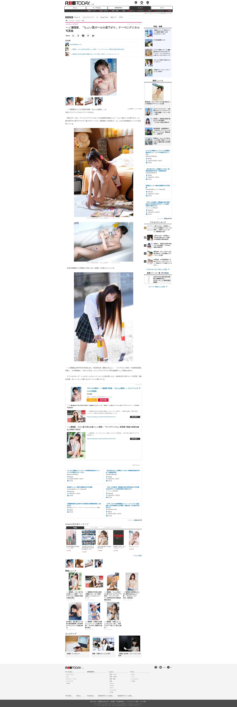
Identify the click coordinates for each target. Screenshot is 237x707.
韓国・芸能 (115, 10)
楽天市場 (103, 400)
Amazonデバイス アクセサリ (113, 527)
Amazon (92, 400)
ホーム (75, 8)
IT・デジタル (97, 8)
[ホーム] (66, 20)
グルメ (133, 674)
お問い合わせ (93, 701)
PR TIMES (68, 695)
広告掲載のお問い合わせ (103, 701)
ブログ (150, 10)
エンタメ (140, 8)
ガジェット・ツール (71, 679)
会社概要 (112, 701)
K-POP (121, 17)
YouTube (164, 667)
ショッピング (159, 10)
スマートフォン (70, 674)
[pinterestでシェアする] (88, 36)
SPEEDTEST (118, 8)
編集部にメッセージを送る (136, 108)
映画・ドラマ (92, 10)
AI (97, 17)
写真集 (75, 527)
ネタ (67, 676)
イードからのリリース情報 (132, 701)
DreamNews (90, 695)
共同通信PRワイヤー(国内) (105, 695)
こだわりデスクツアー (88, 17)
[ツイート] (73, 36)
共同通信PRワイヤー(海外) (124, 695)
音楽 (123, 10)
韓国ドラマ (114, 17)
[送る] (83, 36)
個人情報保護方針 (120, 701)
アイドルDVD (94, 527)
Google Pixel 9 (104, 17)
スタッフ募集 (143, 701)
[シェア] (78, 36)
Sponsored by (131, 520)
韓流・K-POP (104, 10)
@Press (78, 695)
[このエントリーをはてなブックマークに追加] (93, 36)
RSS (171, 667)
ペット (133, 676)
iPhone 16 (77, 17)
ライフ (162, 8)
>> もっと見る (137, 555)
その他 (169, 10)
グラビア (141, 10)
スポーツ (131, 10)
